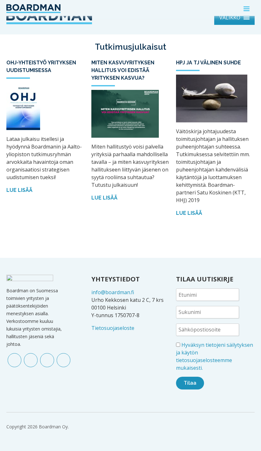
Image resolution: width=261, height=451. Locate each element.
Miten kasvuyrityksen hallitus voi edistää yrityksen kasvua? (122, 70)
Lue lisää (20, 190)
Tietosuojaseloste (112, 327)
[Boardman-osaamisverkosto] (33, 7)
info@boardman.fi (112, 292)
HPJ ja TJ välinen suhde (208, 63)
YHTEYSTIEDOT (115, 279)
